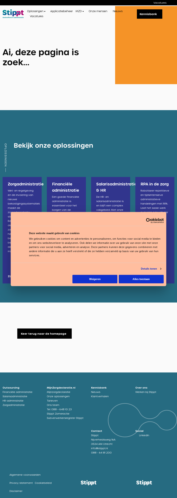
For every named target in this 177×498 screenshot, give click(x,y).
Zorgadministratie (14, 404)
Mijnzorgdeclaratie (58, 391)
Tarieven (52, 400)
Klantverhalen (100, 396)
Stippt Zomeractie (58, 413)
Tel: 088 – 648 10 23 (59, 409)
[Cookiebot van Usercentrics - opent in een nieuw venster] (148, 220)
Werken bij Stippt (145, 391)
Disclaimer (16, 491)
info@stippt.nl (99, 448)
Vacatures (159, 2)
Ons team (53, 404)
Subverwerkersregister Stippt (65, 417)
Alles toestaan (141, 279)
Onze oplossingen (58, 396)
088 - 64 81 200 (101, 452)
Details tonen (149, 268)
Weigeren (95, 279)
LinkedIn (144, 435)
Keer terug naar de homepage (43, 333)
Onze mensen (98, 11)
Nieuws (118, 11)
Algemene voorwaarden (25, 474)
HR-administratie (13, 400)
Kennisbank (148, 14)
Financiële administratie (17, 391)
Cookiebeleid (43, 482)
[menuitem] (162, 3)
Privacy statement (21, 482)
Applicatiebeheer (61, 11)
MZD (79, 11)
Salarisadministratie (15, 396)
